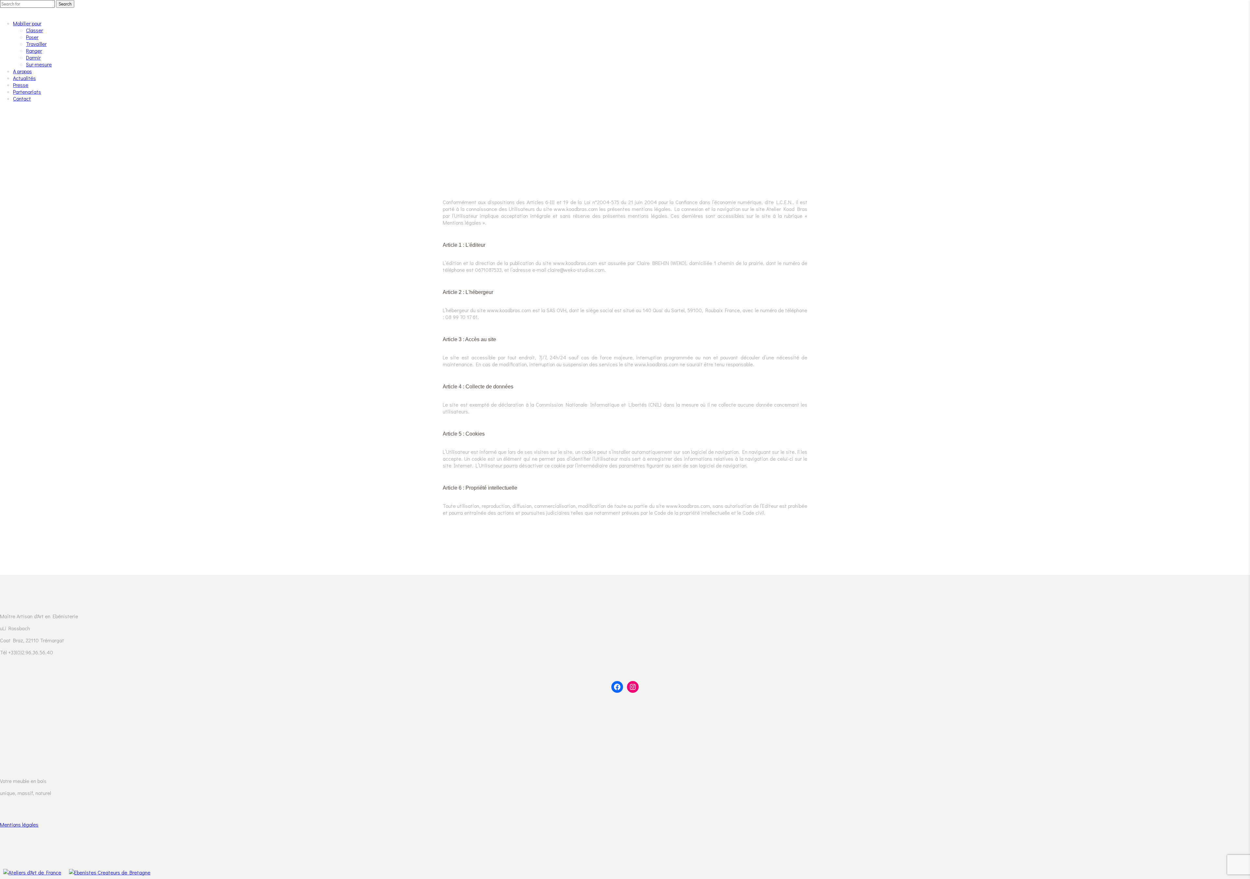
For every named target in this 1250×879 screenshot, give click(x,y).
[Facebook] (617, 687)
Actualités (24, 78)
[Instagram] (633, 687)
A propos (22, 71)
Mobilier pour (27, 23)
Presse (20, 84)
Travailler (36, 43)
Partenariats (27, 91)
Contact (22, 98)
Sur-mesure (39, 64)
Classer (34, 30)
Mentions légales (19, 824)
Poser (32, 37)
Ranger (34, 50)
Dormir (33, 57)
